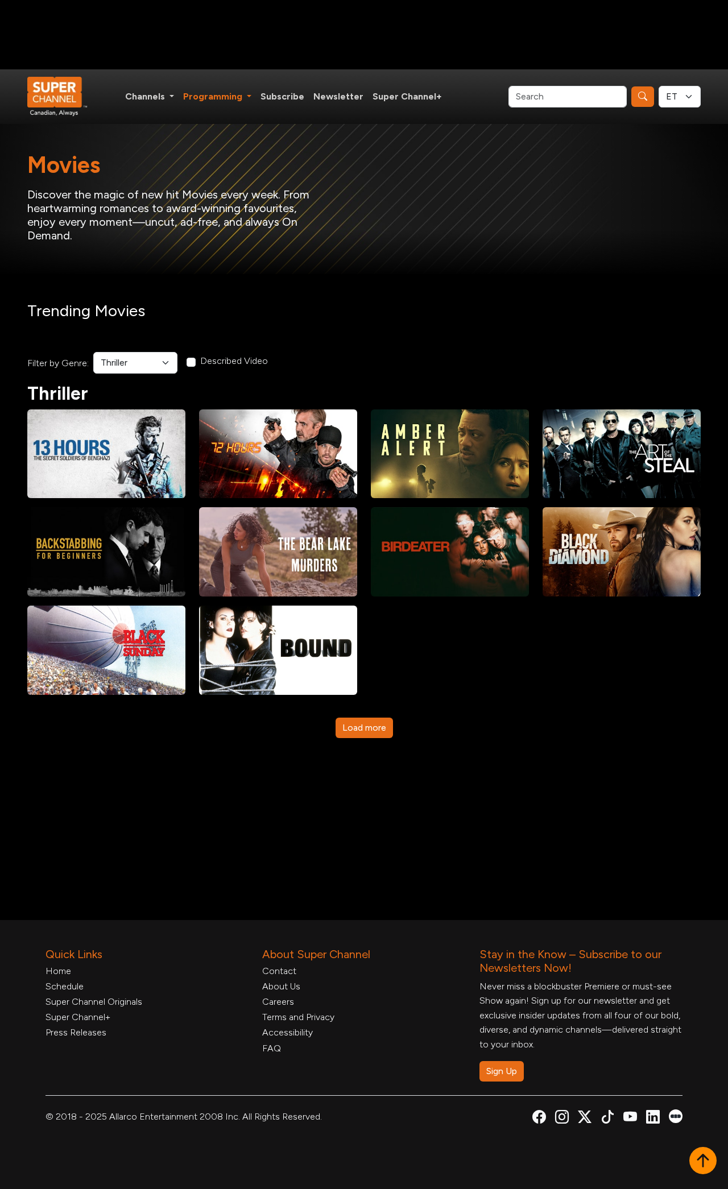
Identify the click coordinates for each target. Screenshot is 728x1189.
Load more (364, 727)
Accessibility (287, 1032)
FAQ (271, 1048)
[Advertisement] (364, 34)
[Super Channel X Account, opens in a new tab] (585, 1118)
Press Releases (76, 1032)
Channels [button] (146, 96)
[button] (703, 1161)
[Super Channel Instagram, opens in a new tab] (562, 1118)
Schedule (65, 986)
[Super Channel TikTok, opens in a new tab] (607, 1118)
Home (58, 971)
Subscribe (282, 96)
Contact (279, 971)
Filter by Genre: (58, 363)
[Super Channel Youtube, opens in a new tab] (630, 1118)
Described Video (234, 360)
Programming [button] (214, 96)
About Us (281, 986)
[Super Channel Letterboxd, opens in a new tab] (675, 1115)
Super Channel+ (407, 96)
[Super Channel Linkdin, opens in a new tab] (653, 1118)
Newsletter (338, 96)
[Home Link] (64, 96)
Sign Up (501, 1071)
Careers (278, 1001)
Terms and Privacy (298, 1017)
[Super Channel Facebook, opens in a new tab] (539, 1118)
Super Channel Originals (94, 1001)
